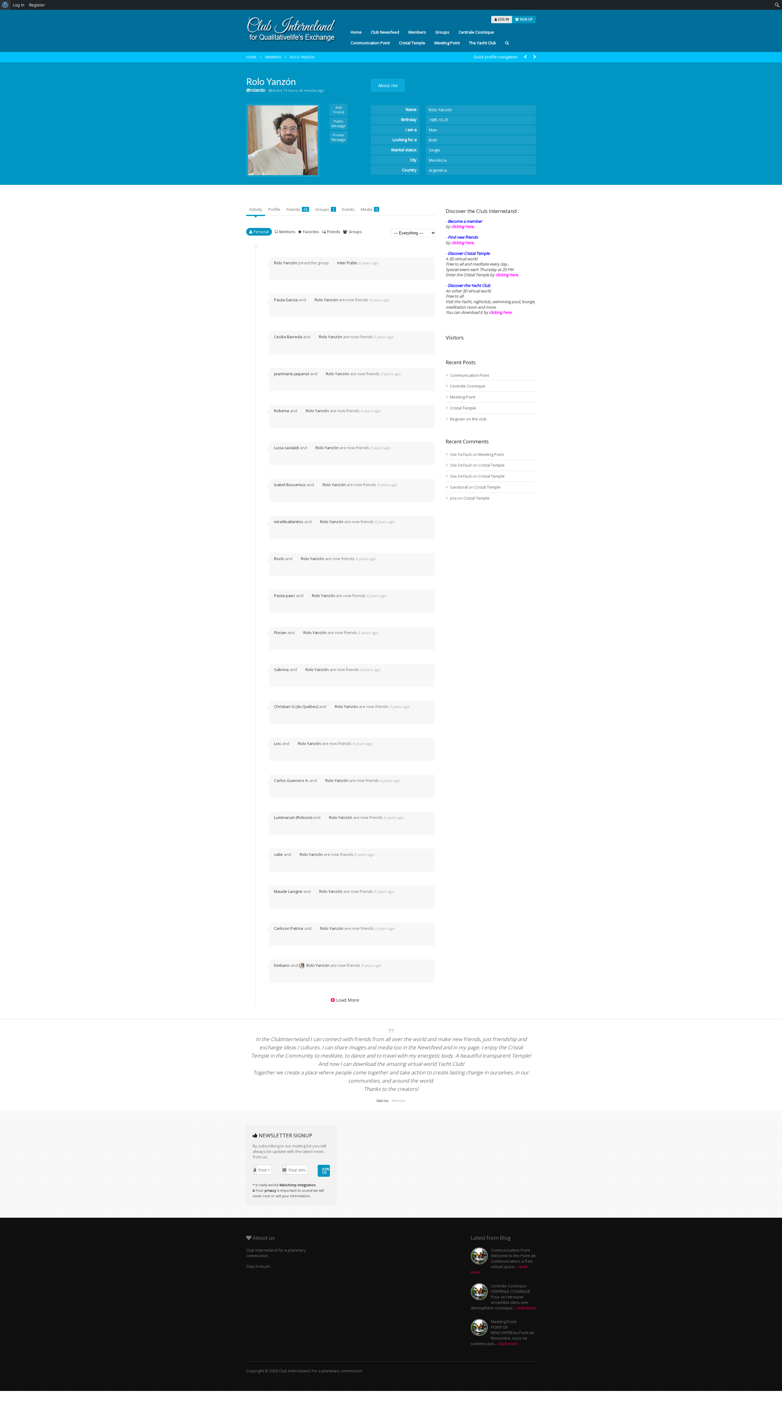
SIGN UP (525, 19)
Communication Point (370, 43)
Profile (274, 209)
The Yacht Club (482, 43)
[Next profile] (534, 57)
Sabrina (281, 669)
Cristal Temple (412, 43)
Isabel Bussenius (290, 484)
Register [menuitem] (37, 4)
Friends (297, 209)
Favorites (311, 231)
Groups (442, 32)
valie (278, 854)
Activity (255, 209)
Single (434, 150)
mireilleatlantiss (288, 521)
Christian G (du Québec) (296, 706)
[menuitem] (5, 5)
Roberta (281, 410)
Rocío (279, 558)
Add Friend (338, 109)
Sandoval (459, 487)
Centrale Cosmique (476, 32)
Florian (280, 632)
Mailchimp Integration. (298, 1185)
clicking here (500, 312)
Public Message (338, 123)
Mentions (287, 231)
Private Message (338, 137)
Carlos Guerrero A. (291, 780)
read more (526, 1308)
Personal (261, 231)
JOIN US (325, 1171)
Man (433, 130)
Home (356, 32)
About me (388, 85)
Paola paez (284, 595)
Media (369, 209)
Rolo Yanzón (302, 57)
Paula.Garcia (286, 300)
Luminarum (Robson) (293, 817)
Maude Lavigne (288, 891)
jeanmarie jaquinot (291, 373)
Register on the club (468, 419)
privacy (270, 1190)
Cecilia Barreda (288, 336)
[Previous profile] (525, 57)
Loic (277, 743)
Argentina (438, 170)
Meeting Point (447, 43)
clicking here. (462, 226)
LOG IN (503, 19)
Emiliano (282, 965)
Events (348, 209)
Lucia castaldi (286, 447)
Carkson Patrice (288, 928)
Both (433, 140)
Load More (347, 1000)
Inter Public (347, 263)
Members (417, 32)
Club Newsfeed (385, 32)
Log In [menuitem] (18, 4)
